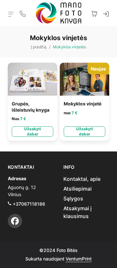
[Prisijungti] (106, 13)
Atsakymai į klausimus (77, 212)
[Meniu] (11, 14)
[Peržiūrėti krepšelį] (94, 13)
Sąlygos (73, 198)
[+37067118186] (23, 13)
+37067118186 (29, 204)
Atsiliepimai (77, 188)
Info (68, 167)
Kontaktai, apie (81, 179)
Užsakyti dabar (32, 131)
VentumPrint (79, 258)
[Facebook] (15, 221)
